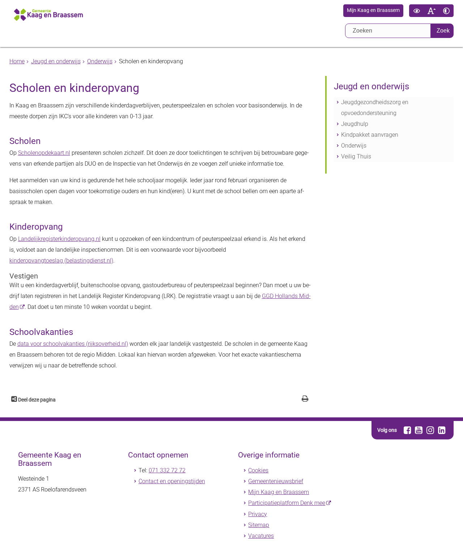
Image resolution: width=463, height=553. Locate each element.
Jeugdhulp (354, 123)
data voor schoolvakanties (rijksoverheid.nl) (72, 343)
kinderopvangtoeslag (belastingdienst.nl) (61, 260)
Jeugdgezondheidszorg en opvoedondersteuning (374, 107)
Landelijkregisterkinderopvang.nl (59, 238)
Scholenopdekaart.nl (44, 152)
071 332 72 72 (167, 470)
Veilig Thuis (356, 156)
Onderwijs (99, 61)
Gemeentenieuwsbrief (275, 481)
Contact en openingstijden (172, 481)
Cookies (258, 470)
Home (17, 61)
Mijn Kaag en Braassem (373, 10)
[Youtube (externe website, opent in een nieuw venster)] (418, 430)
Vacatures (261, 535)
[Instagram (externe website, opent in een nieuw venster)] (430, 430)
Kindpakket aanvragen (369, 134)
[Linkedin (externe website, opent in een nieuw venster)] (442, 430)
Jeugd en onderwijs (56, 61)
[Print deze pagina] (305, 399)
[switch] (416, 10)
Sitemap (258, 525)
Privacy (257, 514)
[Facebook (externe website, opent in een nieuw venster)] (407, 430)
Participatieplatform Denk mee (286, 502)
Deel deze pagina (36, 400)
